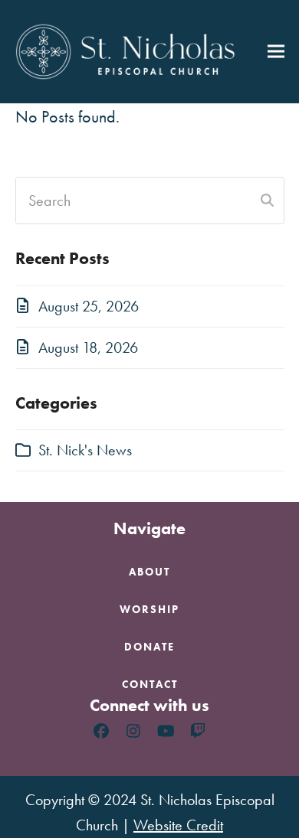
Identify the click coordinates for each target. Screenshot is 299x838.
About (149, 572)
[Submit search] (267, 200)
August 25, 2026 (88, 306)
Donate (149, 647)
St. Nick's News (85, 450)
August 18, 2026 (88, 347)
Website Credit (178, 825)
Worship (149, 609)
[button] (276, 51)
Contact (150, 684)
